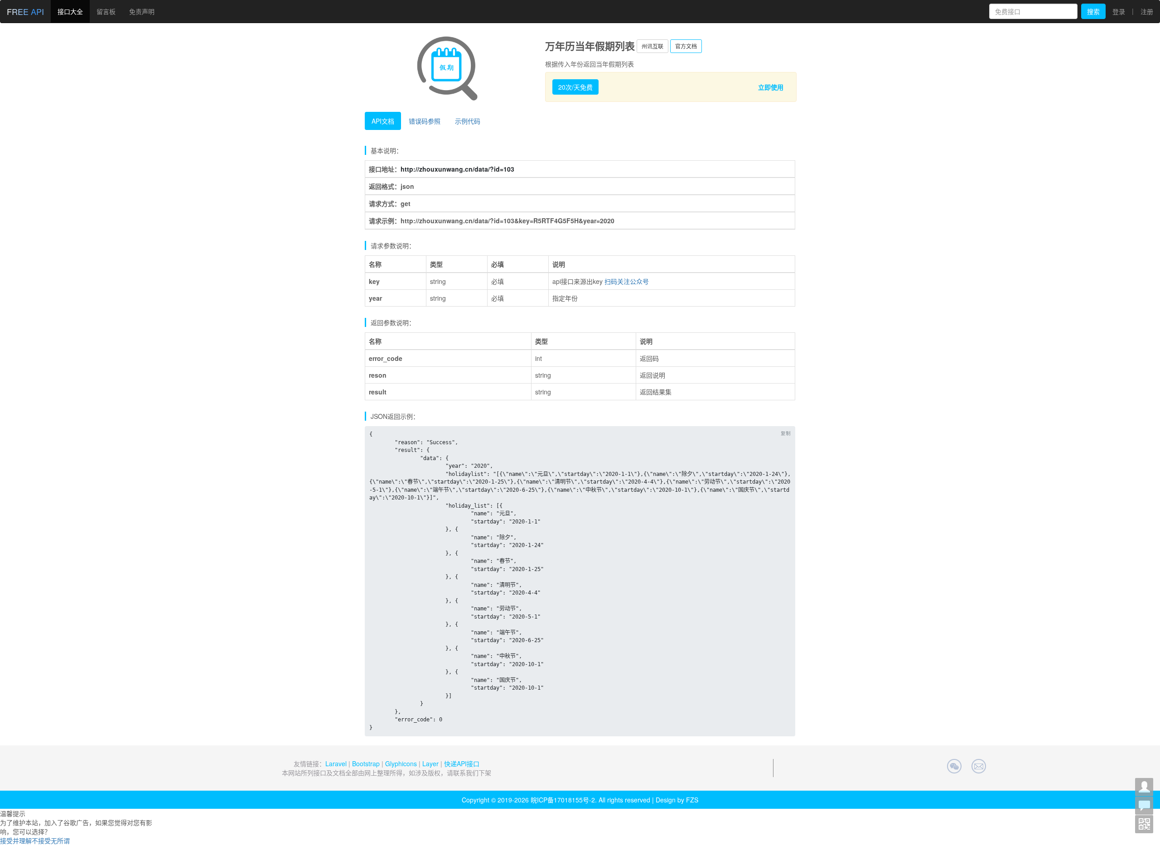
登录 (1118, 11)
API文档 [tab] (383, 120)
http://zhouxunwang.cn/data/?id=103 (457, 168)
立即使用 (770, 86)
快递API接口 (461, 763)
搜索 (1093, 11)
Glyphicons (401, 763)
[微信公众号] (1144, 824)
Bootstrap (366, 763)
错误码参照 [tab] (424, 120)
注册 (1147, 11)
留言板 (106, 11)
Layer (430, 763)
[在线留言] (1144, 805)
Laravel (336, 763)
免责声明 (142, 11)
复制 (786, 433)
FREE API (25, 11)
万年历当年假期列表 (590, 45)
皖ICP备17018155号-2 (563, 799)
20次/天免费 (575, 86)
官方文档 (686, 46)
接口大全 (70, 11)
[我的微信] (1144, 787)
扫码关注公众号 (626, 281)
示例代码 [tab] (467, 120)
